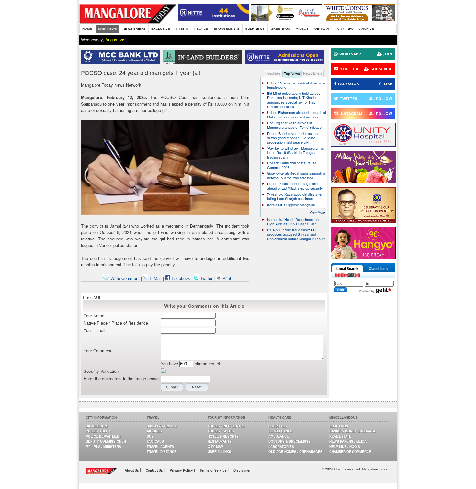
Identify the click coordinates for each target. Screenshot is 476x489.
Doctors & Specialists (289, 441)
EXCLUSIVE (160, 28)
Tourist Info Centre (226, 426)
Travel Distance (161, 452)
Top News (292, 73)
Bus (150, 436)
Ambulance (278, 436)
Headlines (273, 73)
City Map (215, 446)
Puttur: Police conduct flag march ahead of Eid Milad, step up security (295, 186)
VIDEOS (302, 28)
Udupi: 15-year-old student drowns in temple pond (296, 85)
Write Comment (124, 278)
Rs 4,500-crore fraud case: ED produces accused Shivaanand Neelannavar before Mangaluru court (296, 234)
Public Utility (98, 431)
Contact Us (155, 470)
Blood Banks (280, 431)
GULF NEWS (255, 28)
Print (226, 278)
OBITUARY (322, 28)
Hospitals (277, 426)
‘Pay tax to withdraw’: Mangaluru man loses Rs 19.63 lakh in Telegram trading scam (296, 152)
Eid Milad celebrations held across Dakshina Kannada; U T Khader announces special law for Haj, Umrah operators (294, 100)
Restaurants (220, 441)
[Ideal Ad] (363, 181)
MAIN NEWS (107, 28)
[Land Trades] (286, 20)
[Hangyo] (363, 257)
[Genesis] (359, 20)
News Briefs (312, 73)
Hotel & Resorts (223, 436)
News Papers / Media (348, 441)
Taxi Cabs (155, 441)
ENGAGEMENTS (226, 28)
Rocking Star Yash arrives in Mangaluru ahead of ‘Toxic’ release (294, 125)
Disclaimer (242, 470)
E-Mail (155, 278)
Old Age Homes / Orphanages (295, 452)
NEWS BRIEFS (134, 28)
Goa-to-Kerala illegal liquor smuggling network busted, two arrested (296, 175)
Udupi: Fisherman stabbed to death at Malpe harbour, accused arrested (296, 114)
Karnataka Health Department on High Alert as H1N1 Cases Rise (293, 222)
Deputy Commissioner (106, 441)
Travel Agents (160, 446)
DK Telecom (96, 426)
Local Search (347, 269)
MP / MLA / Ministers (103, 446)
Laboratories (281, 446)
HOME (87, 28)
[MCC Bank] (122, 62)
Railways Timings (162, 426)
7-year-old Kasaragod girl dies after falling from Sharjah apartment (295, 196)
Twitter (206, 278)
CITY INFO (345, 28)
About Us (132, 470)
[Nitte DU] (286, 62)
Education (338, 426)
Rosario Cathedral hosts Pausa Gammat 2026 (291, 165)
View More (317, 212)
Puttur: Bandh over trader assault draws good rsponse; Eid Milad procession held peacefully (293, 138)
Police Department (103, 436)
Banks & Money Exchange (352, 431)
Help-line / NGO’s (344, 446)
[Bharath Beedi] (363, 221)
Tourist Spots (221, 431)
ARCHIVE (366, 28)
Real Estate (340, 436)
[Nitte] (213, 20)
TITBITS (182, 28)
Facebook (180, 278)
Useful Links (219, 452)
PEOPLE (201, 28)
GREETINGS (280, 28)
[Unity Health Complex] (363, 145)
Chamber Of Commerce (350, 452)
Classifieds (378, 269)
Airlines (154, 431)
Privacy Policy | (182, 470)
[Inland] (204, 62)
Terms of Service (214, 470)
